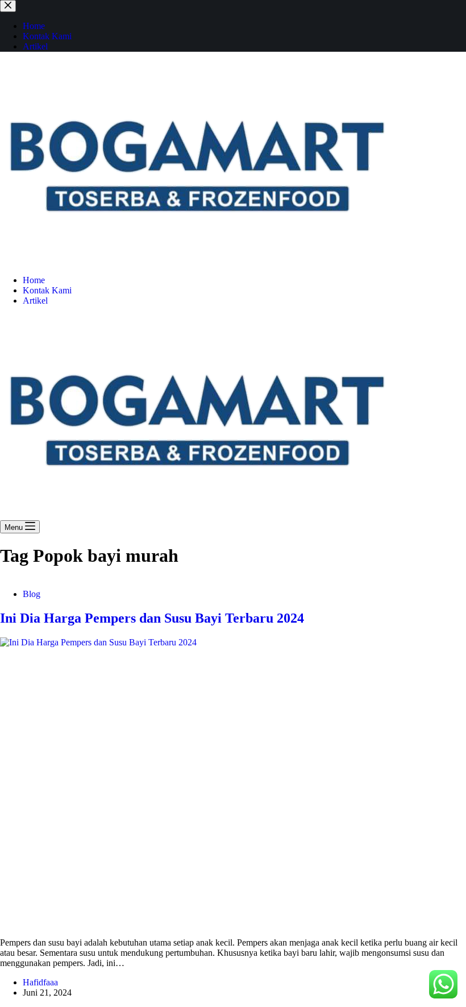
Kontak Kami (47, 290)
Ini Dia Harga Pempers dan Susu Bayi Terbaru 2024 (152, 618)
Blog (31, 594)
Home (34, 280)
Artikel (35, 300)
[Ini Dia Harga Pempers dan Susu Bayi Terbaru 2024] (233, 783)
